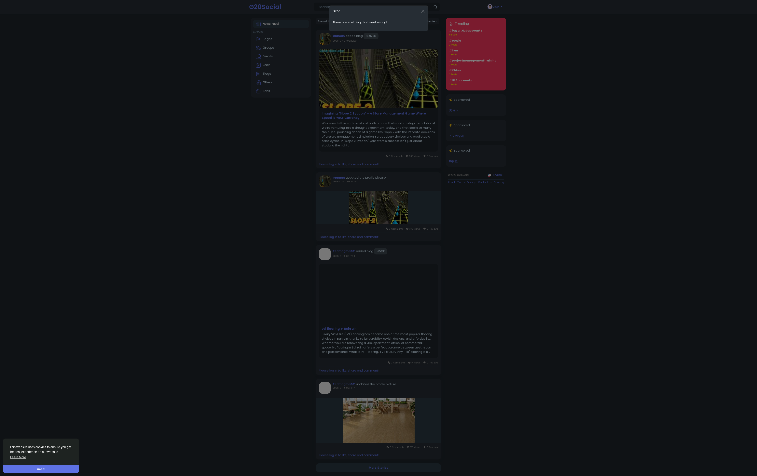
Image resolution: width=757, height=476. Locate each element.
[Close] (423, 11)
